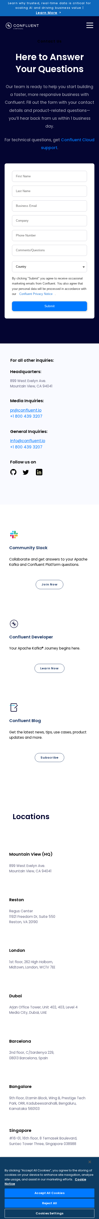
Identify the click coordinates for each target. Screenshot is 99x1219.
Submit (49, 306)
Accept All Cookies (49, 1193)
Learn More (47, 12)
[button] (49, 563)
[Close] (89, 1162)
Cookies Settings (49, 1213)
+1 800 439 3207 (26, 416)
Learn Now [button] (49, 668)
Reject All (49, 1203)
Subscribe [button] (49, 757)
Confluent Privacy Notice (35, 294)
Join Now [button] (49, 584)
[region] (49, 1188)
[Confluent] (22, 26)
